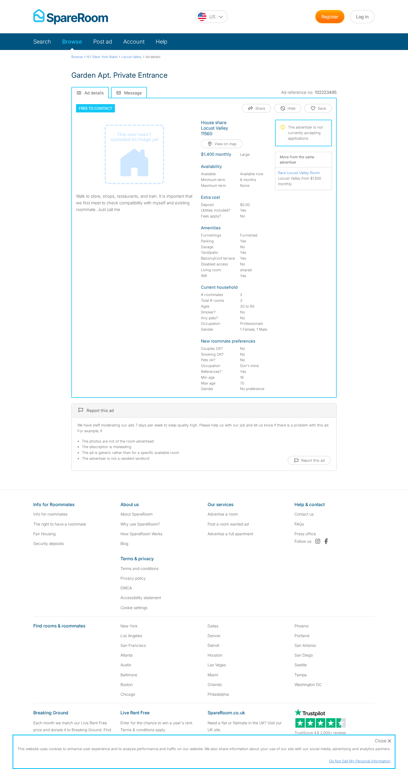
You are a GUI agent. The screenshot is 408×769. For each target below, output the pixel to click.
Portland (301, 635)
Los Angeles (131, 635)
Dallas (213, 626)
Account (134, 41)
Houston (215, 655)
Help (161, 41)
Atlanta (126, 655)
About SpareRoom (136, 514)
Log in (362, 16)
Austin (125, 664)
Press (305, 533)
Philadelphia (218, 694)
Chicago (127, 694)
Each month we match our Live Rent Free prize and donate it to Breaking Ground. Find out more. (72, 729)
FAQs (299, 524)
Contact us (304, 514)
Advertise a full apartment (230, 533)
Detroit (213, 645)
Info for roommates (50, 514)
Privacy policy (133, 578)
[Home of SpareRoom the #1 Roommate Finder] (70, 16)
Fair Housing (44, 533)
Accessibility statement (140, 597)
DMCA (126, 587)
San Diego (303, 655)
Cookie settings (133, 607)
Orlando (215, 684)
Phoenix (301, 626)
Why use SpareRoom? (140, 524)
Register (329, 16)
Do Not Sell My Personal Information (360, 761)
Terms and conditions (139, 568)
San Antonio (305, 645)
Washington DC (308, 684)
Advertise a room (223, 514)
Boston (126, 684)
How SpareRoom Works (141, 533)
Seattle (300, 664)
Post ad (102, 41)
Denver (214, 635)
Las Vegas (217, 664)
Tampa (300, 674)
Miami (213, 674)
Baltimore (128, 674)
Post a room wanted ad (228, 524)
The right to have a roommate (59, 524)
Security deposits (48, 543)
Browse (72, 41)
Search (42, 41)
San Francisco (133, 645)
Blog (124, 543)
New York (128, 626)
